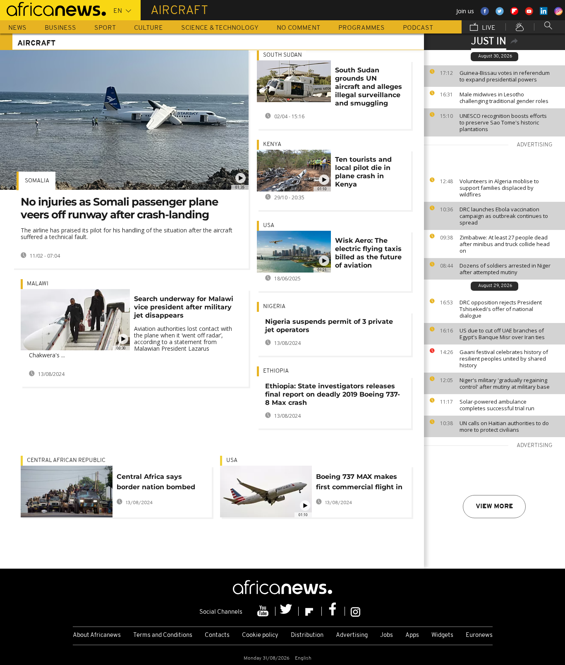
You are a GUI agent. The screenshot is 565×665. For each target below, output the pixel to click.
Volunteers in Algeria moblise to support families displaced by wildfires (499, 188)
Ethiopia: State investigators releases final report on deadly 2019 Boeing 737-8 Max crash (332, 394)
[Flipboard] (310, 611)
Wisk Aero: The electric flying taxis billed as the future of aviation (368, 253)
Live (488, 28)
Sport (105, 28)
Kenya (272, 144)
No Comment (298, 28)
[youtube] (263, 611)
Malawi (37, 284)
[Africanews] (53, 8)
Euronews (479, 635)
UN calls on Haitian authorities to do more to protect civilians (504, 426)
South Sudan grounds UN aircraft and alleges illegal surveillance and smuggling (368, 86)
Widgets (442, 635)
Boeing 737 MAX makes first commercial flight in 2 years (359, 483)
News (17, 28)
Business (60, 28)
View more (494, 506)
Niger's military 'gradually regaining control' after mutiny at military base (505, 383)
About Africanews (97, 635)
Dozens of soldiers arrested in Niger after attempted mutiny (505, 268)
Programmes (361, 28)
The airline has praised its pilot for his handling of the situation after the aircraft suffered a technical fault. (126, 233)
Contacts (217, 635)
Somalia (37, 181)
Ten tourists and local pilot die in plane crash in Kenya (363, 171)
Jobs (386, 635)
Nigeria (274, 307)
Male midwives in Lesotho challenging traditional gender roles (504, 97)
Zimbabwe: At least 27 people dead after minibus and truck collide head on (505, 244)
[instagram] (355, 611)
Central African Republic (66, 460)
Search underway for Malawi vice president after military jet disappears (183, 307)
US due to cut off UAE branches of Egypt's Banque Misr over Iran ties (502, 333)
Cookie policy (260, 635)
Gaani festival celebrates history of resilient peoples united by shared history (504, 358)
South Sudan (282, 55)
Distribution (307, 635)
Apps (412, 635)
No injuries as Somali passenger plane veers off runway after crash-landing (119, 208)
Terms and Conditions (162, 635)
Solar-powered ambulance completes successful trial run (497, 404)
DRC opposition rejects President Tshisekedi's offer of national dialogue (501, 309)
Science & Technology (220, 28)
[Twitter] (287, 611)
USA (268, 225)
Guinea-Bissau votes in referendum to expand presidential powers (505, 76)
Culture (148, 28)
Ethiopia (276, 371)
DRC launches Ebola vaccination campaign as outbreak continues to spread (504, 216)
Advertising (352, 635)
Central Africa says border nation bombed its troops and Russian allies (156, 483)
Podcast (418, 28)
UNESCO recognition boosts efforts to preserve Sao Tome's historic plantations (503, 122)
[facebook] (333, 611)
